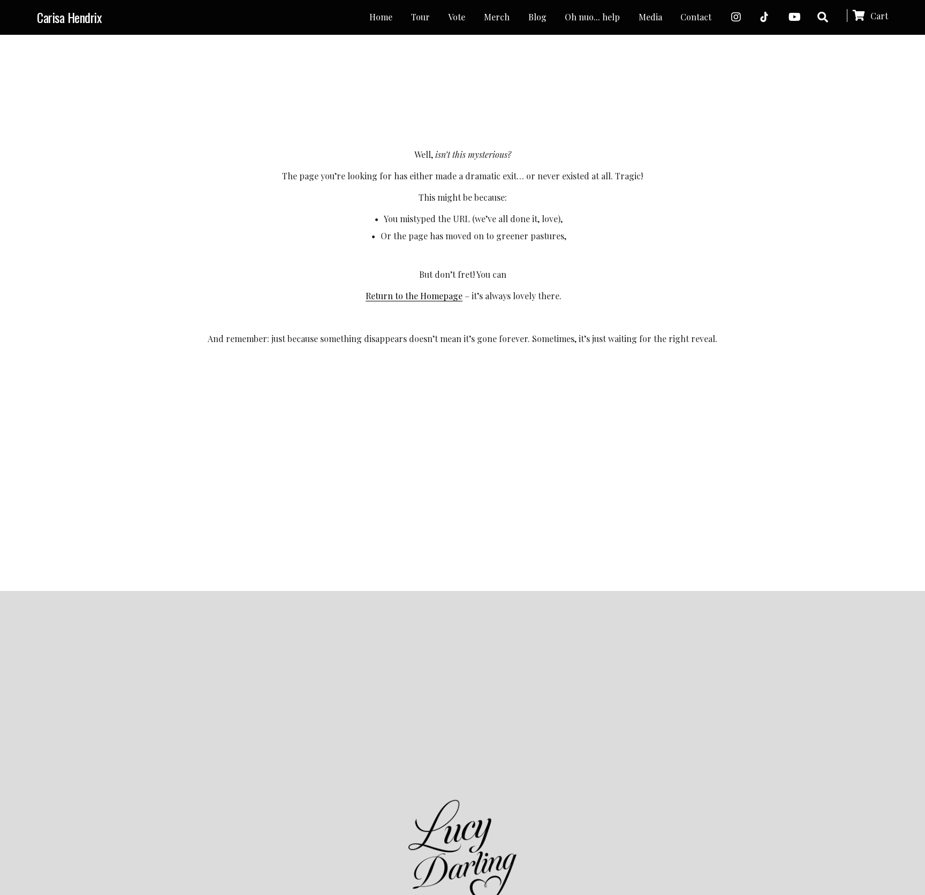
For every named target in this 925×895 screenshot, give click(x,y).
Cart (878, 15)
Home (380, 16)
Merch (497, 16)
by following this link (530, 672)
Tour (420, 16)
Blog (537, 16)
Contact (695, 16)
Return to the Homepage (414, 295)
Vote (456, 16)
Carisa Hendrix (69, 17)
